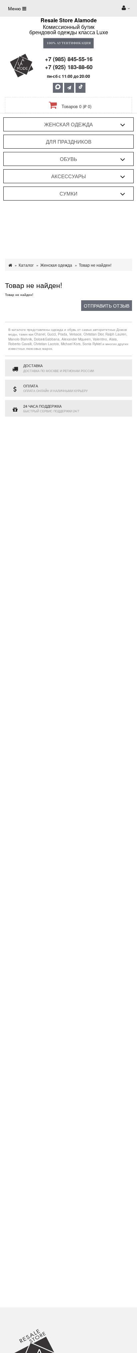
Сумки (68, 193)
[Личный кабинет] (125, 8)
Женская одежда (68, 124)
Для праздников (68, 141)
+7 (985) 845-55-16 (68, 59)
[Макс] (58, 88)
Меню (15, 8)
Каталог (26, 265)
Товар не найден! (95, 265)
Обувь (68, 158)
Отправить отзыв (106, 305)
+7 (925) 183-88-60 (68, 67)
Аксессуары (68, 176)
